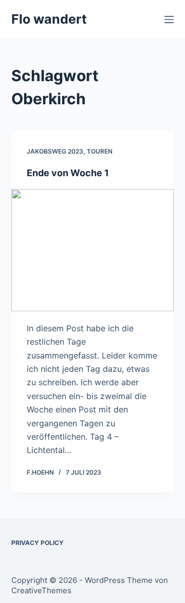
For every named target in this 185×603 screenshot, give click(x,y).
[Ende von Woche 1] (92, 250)
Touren (100, 151)
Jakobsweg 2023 (55, 151)
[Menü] (169, 19)
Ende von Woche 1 (68, 172)
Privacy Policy (37, 543)
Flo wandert (49, 19)
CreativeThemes (41, 590)
